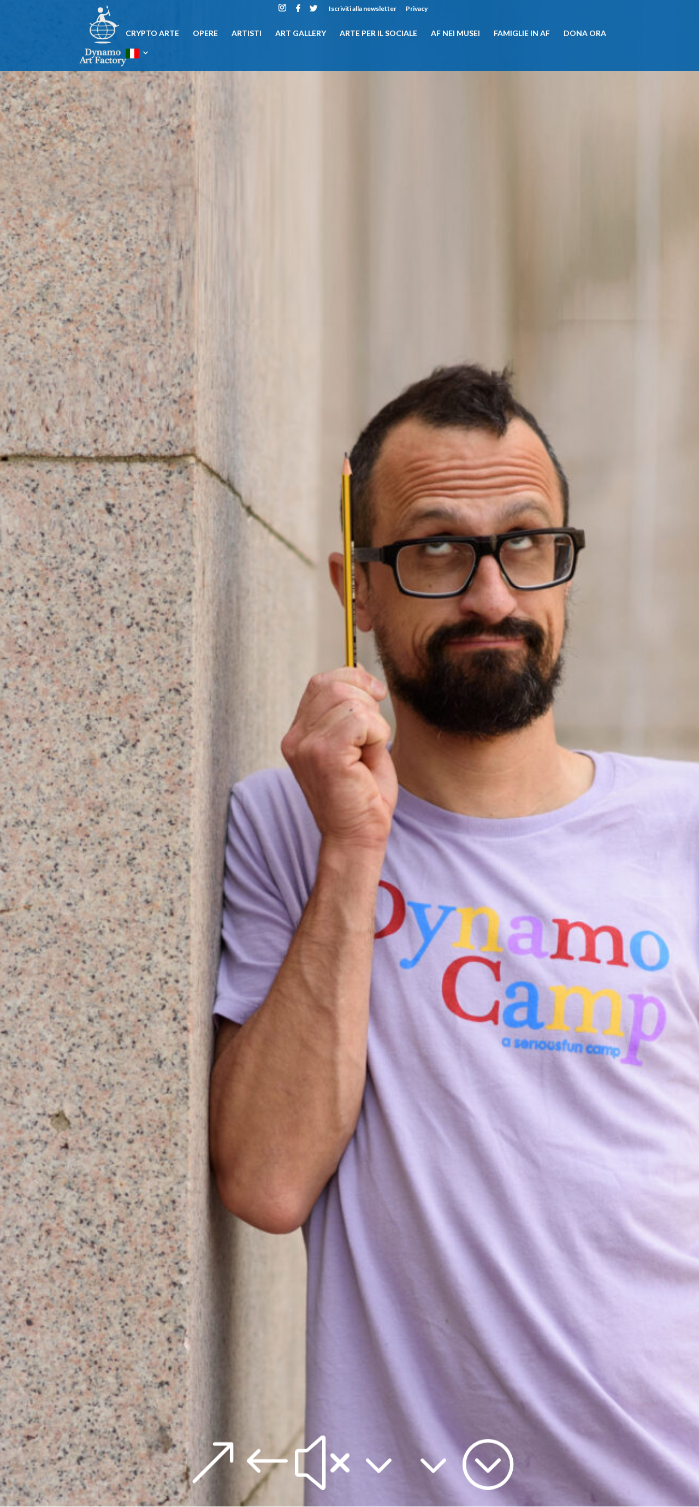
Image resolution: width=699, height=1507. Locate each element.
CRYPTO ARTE (152, 33)
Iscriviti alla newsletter (362, 9)
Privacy (417, 9)
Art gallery (300, 33)
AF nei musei (455, 33)
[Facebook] (298, 11)
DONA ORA (585, 33)
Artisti (247, 33)
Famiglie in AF (522, 33)
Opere (205, 33)
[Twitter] (313, 11)
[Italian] (138, 60)
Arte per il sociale (378, 33)
